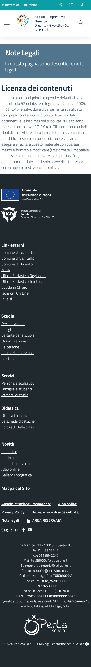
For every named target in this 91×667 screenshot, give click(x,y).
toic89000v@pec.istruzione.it (49, 570)
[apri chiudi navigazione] (7, 23)
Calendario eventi (15, 463)
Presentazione (13, 323)
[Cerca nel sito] (81, 23)
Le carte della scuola (17, 335)
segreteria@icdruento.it (54, 565)
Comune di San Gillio (17, 258)
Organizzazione (13, 341)
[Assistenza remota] (87, 643)
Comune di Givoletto (17, 252)
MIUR (5, 270)
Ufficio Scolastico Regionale (23, 276)
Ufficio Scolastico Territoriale (23, 281)
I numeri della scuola (17, 353)
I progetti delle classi (17, 427)
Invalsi (6, 299)
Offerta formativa (15, 415)
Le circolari (9, 457)
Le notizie (9, 452)
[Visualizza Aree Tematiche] (74, 5)
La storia (8, 358)
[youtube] (30, 530)
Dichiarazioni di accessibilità (55, 512)
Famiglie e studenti (16, 389)
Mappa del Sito (15, 488)
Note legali (10, 520)
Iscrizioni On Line (15, 293)
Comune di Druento (17, 264)
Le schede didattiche (18, 421)
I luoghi (7, 329)
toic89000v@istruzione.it (49, 560)
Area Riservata (46, 520)
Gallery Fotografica (16, 475)
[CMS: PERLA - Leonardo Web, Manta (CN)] (45, 624)
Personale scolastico (17, 383)
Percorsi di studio (14, 395)
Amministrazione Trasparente (26, 504)
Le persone (10, 347)
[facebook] (23, 530)
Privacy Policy (12, 512)
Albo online (10, 469)
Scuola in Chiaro (14, 287)
